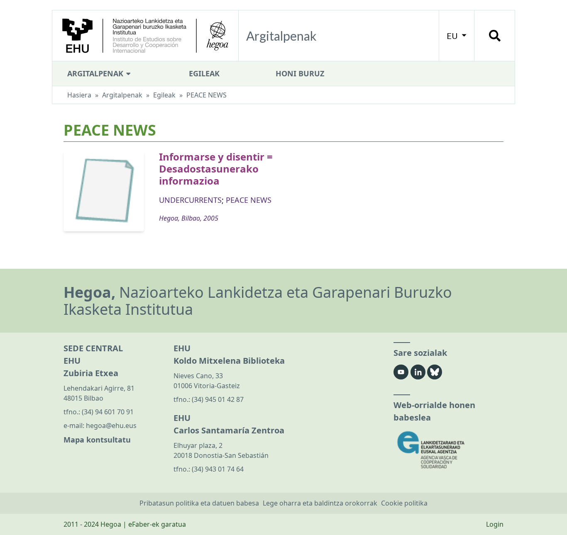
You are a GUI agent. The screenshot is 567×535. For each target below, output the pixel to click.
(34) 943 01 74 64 (218, 469)
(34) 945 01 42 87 (218, 399)
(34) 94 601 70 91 (108, 411)
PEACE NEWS (248, 200)
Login (494, 524)
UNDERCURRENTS (190, 200)
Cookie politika (404, 503)
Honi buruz (300, 73)
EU (453, 36)
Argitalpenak (96, 73)
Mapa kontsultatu (97, 440)
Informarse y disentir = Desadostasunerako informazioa (216, 168)
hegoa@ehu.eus (111, 425)
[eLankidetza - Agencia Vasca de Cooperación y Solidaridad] (448, 450)
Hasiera (79, 95)
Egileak (204, 73)
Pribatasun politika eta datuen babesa (199, 503)
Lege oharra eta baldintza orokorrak (320, 503)
